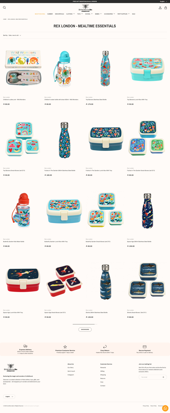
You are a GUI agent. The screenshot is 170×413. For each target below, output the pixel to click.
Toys (78, 14)
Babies (97, 14)
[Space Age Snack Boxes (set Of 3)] (64, 281)
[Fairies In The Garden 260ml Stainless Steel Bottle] (64, 139)
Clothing (69, 14)
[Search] (4, 7)
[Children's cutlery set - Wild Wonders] (23, 68)
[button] (166, 8)
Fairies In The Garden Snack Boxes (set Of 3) (141, 170)
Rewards (103, 367)
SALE (133, 14)
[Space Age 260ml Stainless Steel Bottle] (147, 210)
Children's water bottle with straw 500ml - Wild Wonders (61, 99)
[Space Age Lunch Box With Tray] (23, 281)
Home (4, 19)
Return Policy (154, 405)
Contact (102, 385)
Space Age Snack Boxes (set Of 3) (55, 312)
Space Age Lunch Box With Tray (13, 312)
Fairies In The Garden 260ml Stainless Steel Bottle (59, 170)
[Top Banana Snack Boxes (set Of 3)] (23, 139)
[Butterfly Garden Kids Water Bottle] (23, 210)
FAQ (101, 382)
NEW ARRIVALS (59, 14)
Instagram (71, 375)
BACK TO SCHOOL (40, 14)
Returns (102, 378)
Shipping (103, 375)
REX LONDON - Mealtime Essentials (17, 19)
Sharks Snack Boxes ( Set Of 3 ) (137, 312)
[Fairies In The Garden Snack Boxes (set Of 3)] (147, 139)
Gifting (102, 371)
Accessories (108, 14)
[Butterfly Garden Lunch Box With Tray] (64, 210)
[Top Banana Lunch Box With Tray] (147, 68)
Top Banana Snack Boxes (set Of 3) (14, 170)
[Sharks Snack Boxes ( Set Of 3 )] (147, 281)
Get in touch (71, 371)
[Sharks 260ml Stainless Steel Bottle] (106, 281)
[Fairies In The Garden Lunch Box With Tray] (106, 139)
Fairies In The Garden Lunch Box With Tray (99, 170)
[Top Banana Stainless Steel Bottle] (106, 68)
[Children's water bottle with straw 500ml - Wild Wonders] (64, 68)
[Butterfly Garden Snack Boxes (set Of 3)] (106, 210)
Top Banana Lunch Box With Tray (137, 99)
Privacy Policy (146, 405)
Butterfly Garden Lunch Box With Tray (56, 241)
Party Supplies (122, 14)
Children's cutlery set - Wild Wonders (14, 99)
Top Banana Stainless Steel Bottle (96, 99)
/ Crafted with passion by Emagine (31, 405)
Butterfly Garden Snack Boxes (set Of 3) (98, 241)
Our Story (70, 367)
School (87, 14)
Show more (85, 329)
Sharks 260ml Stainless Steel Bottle (97, 312)
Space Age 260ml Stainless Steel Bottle (139, 241)
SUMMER (50, 14)
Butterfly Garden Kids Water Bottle (13, 241)
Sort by (5, 35)
